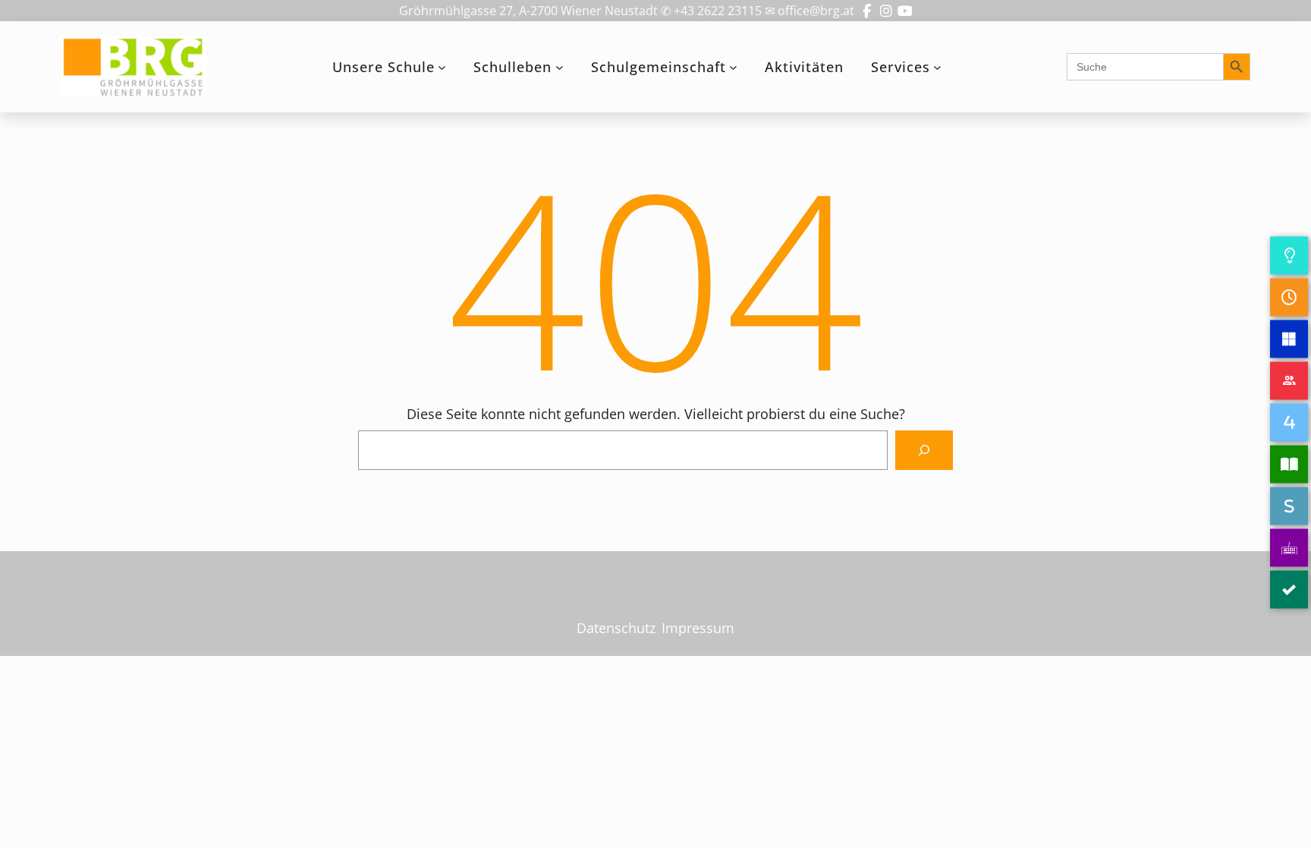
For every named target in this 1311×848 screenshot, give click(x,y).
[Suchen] (924, 450)
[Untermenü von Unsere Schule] (442, 67)
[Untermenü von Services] (937, 67)
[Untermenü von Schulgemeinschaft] (733, 67)
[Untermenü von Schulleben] (559, 67)
